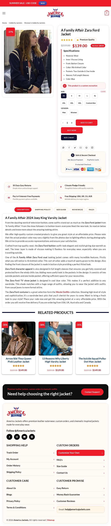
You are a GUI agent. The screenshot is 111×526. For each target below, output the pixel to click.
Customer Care (18, 480)
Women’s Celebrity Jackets (34, 23)
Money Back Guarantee (68, 494)
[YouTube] (24, 437)
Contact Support (92, 392)
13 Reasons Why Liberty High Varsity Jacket (55, 360)
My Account (12, 459)
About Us (11, 488)
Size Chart (69, 137)
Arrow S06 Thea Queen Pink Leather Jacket (18, 360)
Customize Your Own (69, 453)
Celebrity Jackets (15, 23)
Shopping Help (17, 445)
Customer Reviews (66, 501)
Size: (63, 91)
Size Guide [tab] (61, 209)
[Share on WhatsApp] (63, 147)
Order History (13, 465)
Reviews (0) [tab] (77, 209)
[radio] (63, 95)
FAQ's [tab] (91, 209)
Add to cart (87, 123)
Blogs (9, 494)
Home (4, 23)
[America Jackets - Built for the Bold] (55, 13)
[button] (4, 13)
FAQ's (60, 460)
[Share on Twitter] (75, 147)
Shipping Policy (14, 472)
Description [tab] (23, 209)
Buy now (71, 130)
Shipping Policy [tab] (42, 209)
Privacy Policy (13, 501)
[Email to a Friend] (80, 147)
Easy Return (63, 488)
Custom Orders (68, 445)
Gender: (65, 108)
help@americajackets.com (77, 509)
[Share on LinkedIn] (92, 147)
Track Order (12, 452)
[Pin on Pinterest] (86, 147)
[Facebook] (9, 437)
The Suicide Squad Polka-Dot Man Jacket (92, 360)
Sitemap (50, 520)
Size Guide (62, 466)
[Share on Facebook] (69, 147)
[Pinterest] (32, 437)
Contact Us (62, 473)
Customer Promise (70, 480)
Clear (103, 91)
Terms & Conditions (16, 507)
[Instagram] (17, 437)
